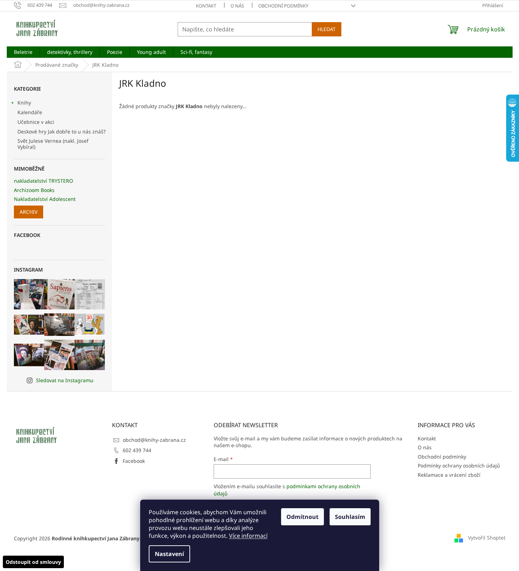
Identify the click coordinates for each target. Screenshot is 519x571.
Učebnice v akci (35, 121)
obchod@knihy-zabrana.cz (154, 439)
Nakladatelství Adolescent (45, 199)
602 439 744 (137, 450)
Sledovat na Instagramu (64, 380)
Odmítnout (302, 517)
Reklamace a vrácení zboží (449, 474)
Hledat (326, 29)
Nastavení (169, 554)
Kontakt (206, 5)
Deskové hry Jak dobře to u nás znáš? (61, 131)
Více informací (248, 536)
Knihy (24, 102)
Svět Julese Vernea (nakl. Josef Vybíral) (52, 143)
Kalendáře (29, 112)
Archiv (28, 211)
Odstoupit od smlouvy (33, 562)
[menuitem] (23, 52)
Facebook (134, 461)
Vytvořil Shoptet (486, 537)
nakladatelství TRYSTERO (43, 180)
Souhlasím (350, 517)
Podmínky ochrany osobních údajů (459, 465)
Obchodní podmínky (283, 5)
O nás (237, 5)
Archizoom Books (34, 190)
